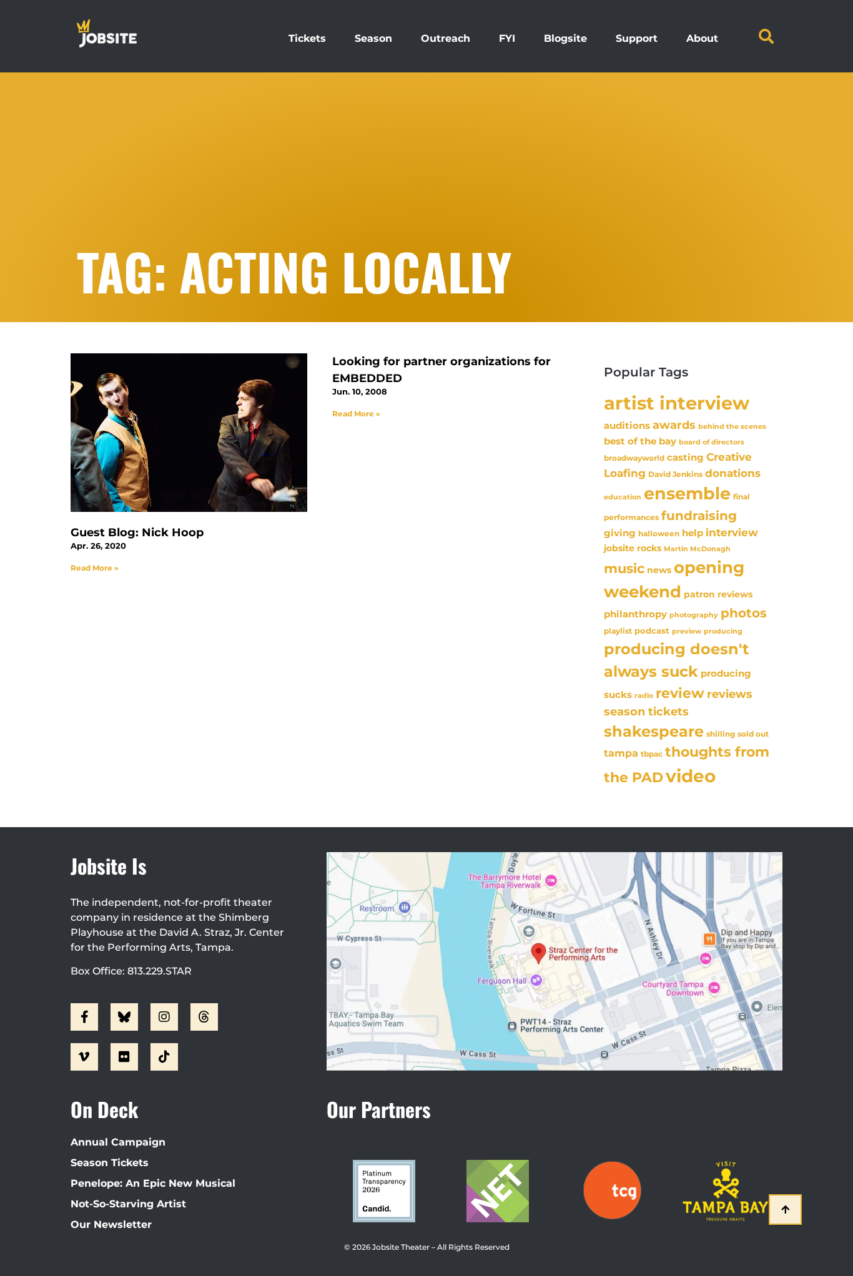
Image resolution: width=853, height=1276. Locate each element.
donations (733, 473)
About (702, 38)
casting (685, 457)
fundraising (699, 515)
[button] (766, 36)
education (622, 497)
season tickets (646, 712)
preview (686, 631)
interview (732, 532)
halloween (658, 533)
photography (693, 615)
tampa (621, 753)
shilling (720, 734)
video (691, 776)
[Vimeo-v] (84, 1057)
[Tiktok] (164, 1057)
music (624, 568)
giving (620, 533)
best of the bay (640, 441)
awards (674, 424)
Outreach (445, 38)
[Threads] (204, 1017)
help (692, 533)
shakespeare (654, 731)
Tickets (307, 38)
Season (373, 38)
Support (637, 38)
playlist (618, 631)
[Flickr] (124, 1057)
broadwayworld (634, 458)
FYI (507, 38)
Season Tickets (110, 1163)
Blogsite (565, 38)
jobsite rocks (632, 548)
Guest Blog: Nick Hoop (137, 532)
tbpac (652, 753)
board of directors (711, 442)
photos (744, 613)
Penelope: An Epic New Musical (153, 1183)
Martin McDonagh (697, 548)
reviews (729, 694)
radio (643, 695)
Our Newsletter (111, 1224)
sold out (753, 734)
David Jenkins (675, 474)
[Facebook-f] (84, 1017)
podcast (651, 631)
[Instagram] (164, 1017)
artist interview (676, 403)
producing (723, 631)
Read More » (95, 567)
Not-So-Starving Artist (128, 1204)
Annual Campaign (118, 1142)
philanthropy (635, 614)
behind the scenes (732, 426)
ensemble (687, 493)
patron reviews (718, 594)
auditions (627, 425)
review (680, 693)
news (659, 570)
